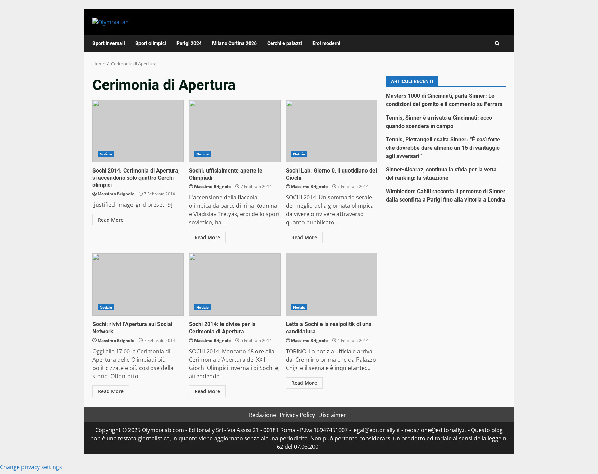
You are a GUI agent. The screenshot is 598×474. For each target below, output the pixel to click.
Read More (111, 219)
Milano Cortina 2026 (234, 43)
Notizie (106, 153)
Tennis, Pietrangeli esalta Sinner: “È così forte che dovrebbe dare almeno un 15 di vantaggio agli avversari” (443, 147)
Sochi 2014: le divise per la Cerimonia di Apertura (234, 284)
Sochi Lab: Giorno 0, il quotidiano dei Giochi (331, 131)
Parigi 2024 (189, 43)
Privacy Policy (297, 415)
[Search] (497, 43)
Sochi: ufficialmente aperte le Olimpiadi (234, 131)
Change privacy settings (31, 467)
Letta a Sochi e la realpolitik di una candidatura (331, 284)
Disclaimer (332, 415)
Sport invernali (108, 43)
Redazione (262, 415)
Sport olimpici (150, 43)
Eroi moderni (326, 43)
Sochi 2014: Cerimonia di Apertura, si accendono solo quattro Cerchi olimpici (138, 131)
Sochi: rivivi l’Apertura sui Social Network (138, 284)
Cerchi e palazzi (284, 43)
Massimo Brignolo (116, 194)
